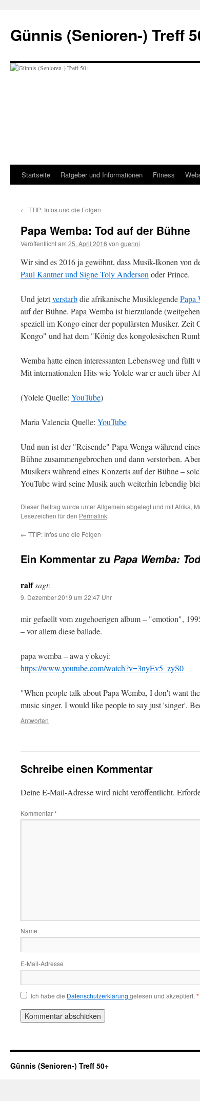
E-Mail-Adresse (42, 963)
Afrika (183, 506)
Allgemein (111, 506)
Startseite (36, 174)
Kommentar (39, 813)
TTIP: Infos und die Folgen (61, 209)
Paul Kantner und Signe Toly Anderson (85, 274)
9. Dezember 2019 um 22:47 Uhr (66, 597)
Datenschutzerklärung (98, 995)
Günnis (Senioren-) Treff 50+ (59, 1065)
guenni (130, 243)
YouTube (86, 397)
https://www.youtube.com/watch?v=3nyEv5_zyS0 (102, 668)
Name (29, 930)
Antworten (35, 720)
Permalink (93, 515)
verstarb (64, 298)
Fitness (164, 174)
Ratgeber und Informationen (102, 174)
